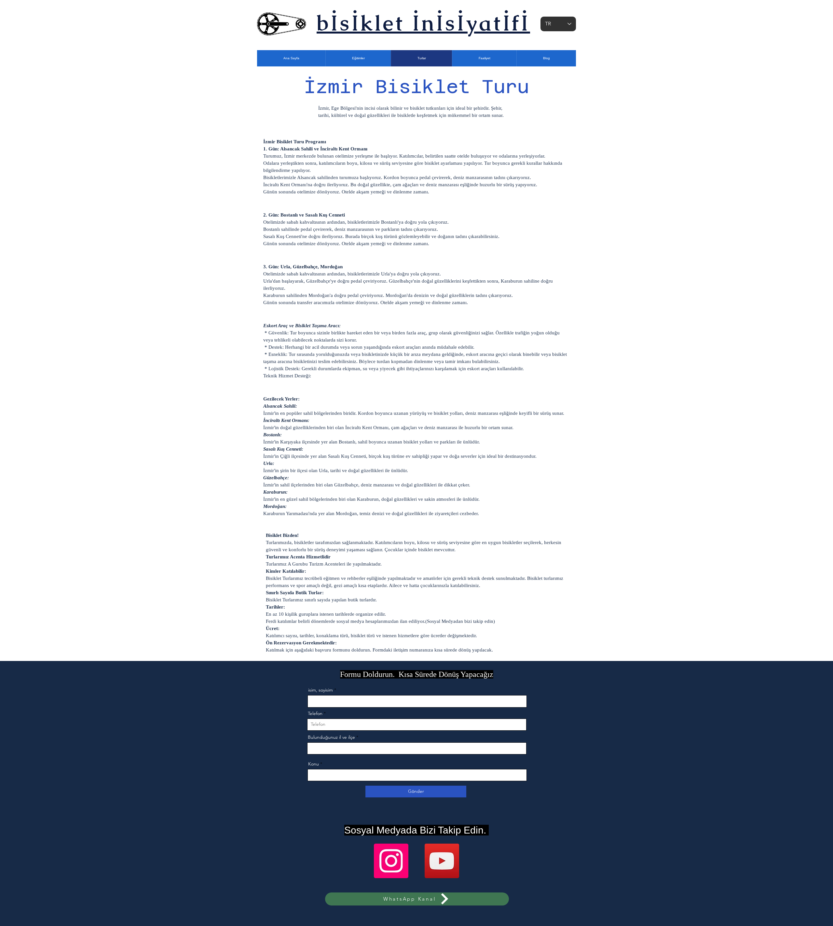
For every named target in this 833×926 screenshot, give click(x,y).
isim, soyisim (320, 690)
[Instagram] (391, 861)
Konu (313, 764)
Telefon (315, 713)
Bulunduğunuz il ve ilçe (331, 737)
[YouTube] (442, 861)
